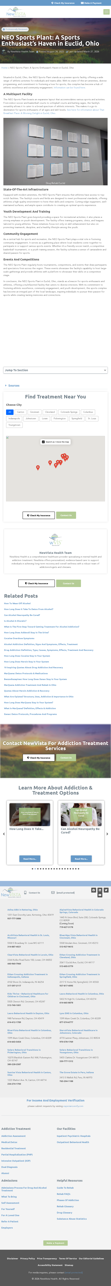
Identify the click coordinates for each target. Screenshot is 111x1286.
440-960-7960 (14, 963)
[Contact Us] (25, 892)
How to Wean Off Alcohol (17, 603)
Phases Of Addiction (68, 1200)
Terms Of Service (68, 1258)
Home (4, 68)
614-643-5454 (14, 1041)
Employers (7, 1227)
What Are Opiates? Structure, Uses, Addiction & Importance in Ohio (39, 696)
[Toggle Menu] (106, 12)
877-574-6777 (66, 1022)
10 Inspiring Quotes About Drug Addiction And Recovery (33, 667)
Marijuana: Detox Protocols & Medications (26, 673)
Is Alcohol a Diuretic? (15, 620)
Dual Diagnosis (9, 1167)
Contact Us (34, 892)
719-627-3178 (66, 927)
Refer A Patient (9, 1221)
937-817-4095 (66, 985)
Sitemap (69, 1265)
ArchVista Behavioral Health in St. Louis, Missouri (28, 936)
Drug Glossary (64, 1212)
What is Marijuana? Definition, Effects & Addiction (30, 708)
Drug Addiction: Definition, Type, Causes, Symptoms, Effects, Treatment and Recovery (48, 650)
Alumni (5, 1173)
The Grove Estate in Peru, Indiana (77, 1072)
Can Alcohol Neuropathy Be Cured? (22, 615)
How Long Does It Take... (26, 829)
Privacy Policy (27, 1258)
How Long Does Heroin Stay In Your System (26, 661)
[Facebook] (93, 890)
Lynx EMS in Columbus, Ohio (74, 1013)
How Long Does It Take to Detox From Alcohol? (28, 609)
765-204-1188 (66, 1081)
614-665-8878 (66, 1002)
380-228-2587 (14, 1064)
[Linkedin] (99, 890)
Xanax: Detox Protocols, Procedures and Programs (30, 714)
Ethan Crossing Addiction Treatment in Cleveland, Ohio (80, 955)
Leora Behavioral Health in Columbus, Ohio (82, 993)
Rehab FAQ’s (63, 1194)
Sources (13, 385)
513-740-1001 (14, 1005)
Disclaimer (12, 1258)
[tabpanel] (30, 832)
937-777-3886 (14, 918)
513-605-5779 (66, 966)
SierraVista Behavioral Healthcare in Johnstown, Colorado (78, 1031)
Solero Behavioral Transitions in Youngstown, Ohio (76, 1051)
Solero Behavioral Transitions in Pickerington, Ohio (24, 1051)
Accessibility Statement (50, 1265)
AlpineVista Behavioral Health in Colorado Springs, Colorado (82, 910)
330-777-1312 (66, 1061)
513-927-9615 (66, 946)
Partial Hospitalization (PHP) (17, 1154)
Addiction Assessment (13, 1136)
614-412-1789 (14, 1022)
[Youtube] (99, 895)
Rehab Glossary (65, 1206)
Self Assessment (10, 1202)
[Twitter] (106, 890)
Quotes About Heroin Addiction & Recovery (26, 690)
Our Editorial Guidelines (91, 1258)
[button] (15, 29)
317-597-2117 (14, 985)
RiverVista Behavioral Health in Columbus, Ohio (29, 1031)
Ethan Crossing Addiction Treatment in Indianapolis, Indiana (27, 975)
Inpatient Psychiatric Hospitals (73, 1136)
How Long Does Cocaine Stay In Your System (27, 655)
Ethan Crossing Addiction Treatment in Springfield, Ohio (80, 975)
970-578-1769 (66, 1041)
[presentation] (32, 868)
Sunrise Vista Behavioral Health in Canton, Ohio (29, 1073)
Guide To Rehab (65, 1187)
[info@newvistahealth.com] (53, 892)
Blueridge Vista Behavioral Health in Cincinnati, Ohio (78, 936)
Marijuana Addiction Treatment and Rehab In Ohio (30, 684)
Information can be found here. (70, 88)
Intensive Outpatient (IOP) (15, 1160)
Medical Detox (9, 1142)
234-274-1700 (14, 1083)
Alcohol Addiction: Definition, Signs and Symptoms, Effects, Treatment (41, 644)
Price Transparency (47, 1258)
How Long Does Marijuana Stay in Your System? (28, 702)
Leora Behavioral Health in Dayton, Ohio (28, 1013)
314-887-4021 (14, 946)
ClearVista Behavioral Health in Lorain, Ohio (30, 954)
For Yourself (8, 1209)
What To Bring (9, 1196)
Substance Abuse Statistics (72, 1218)
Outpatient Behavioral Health (73, 1142)
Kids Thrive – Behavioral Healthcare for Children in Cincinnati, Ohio (27, 994)
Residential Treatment (13, 1148)
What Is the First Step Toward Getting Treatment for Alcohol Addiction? (41, 626)
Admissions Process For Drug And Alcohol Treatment (24, 1189)
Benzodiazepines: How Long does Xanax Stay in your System (35, 679)
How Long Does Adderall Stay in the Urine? (26, 632)
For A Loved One (10, 1215)
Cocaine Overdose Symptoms (19, 638)
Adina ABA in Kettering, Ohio (22, 909)
